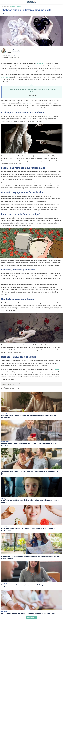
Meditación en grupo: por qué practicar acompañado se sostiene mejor (28, 613)
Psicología (4, 413)
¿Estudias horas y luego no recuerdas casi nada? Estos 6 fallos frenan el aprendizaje (28, 416)
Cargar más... (31, 617)
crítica (5, 156)
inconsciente (40, 63)
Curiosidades (4, 498)
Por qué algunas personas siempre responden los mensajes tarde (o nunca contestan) (29, 444)
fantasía (18, 183)
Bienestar (4, 526)
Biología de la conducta (15, 6)
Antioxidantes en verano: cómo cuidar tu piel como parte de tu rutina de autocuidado (28, 529)
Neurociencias (5, 6)
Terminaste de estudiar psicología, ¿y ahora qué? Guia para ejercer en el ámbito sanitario (31, 586)
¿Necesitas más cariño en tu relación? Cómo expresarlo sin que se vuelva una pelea (30, 473)
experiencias (5, 77)
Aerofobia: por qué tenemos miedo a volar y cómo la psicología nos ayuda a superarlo (30, 501)
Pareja (3, 470)
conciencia (29, 103)
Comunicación (5, 441)
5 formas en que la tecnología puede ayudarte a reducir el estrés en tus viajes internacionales (30, 558)
